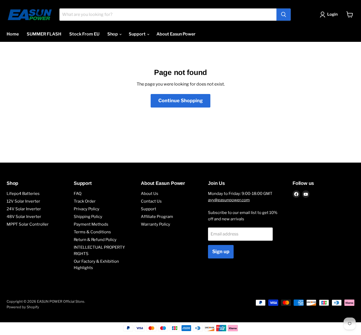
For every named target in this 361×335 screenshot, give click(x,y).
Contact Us (151, 201)
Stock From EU (84, 34)
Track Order (85, 201)
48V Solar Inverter (24, 216)
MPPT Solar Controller (28, 224)
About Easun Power (176, 34)
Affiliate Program (157, 216)
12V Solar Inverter (23, 201)
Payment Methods (91, 224)
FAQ (77, 193)
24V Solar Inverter (24, 209)
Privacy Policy (86, 209)
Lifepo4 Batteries (23, 193)
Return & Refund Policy (95, 239)
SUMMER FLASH (44, 34)
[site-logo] (30, 14)
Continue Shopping (180, 100)
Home (13, 34)
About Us (149, 193)
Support (137, 34)
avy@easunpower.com (229, 200)
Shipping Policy (88, 216)
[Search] (283, 14)
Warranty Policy (155, 224)
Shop (113, 34)
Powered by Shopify (23, 307)
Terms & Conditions (92, 232)
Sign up (220, 251)
